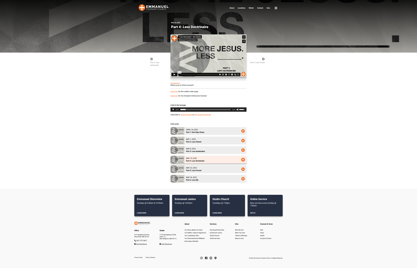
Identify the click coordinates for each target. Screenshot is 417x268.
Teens (262, 233)
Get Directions (141, 244)
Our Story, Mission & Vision (194, 230)
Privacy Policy (138, 257)
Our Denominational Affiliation (195, 238)
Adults (262, 235)
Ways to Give (239, 238)
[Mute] (238, 109)
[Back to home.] (154, 8)
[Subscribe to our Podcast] (215, 258)
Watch (251, 8)
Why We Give (239, 230)
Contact (260, 8)
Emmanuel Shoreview (217, 230)
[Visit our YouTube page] (211, 258)
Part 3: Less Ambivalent (154, 63)
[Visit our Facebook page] (206, 258)
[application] (208, 109)
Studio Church (214, 235)
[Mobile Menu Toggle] (276, 8)
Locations (241, 8)
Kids (261, 230)
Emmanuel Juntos (216, 233)
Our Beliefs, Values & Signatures (195, 233)
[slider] (205, 109)
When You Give (240, 233)
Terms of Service (150, 257)
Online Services (215, 238)
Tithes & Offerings (241, 235)
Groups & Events (265, 238)
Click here (174, 91)
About (232, 8)
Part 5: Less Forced (257, 62)
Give (268, 8)
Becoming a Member (191, 241)
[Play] (173, 109)
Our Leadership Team (192, 235)
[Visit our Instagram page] (201, 258)
